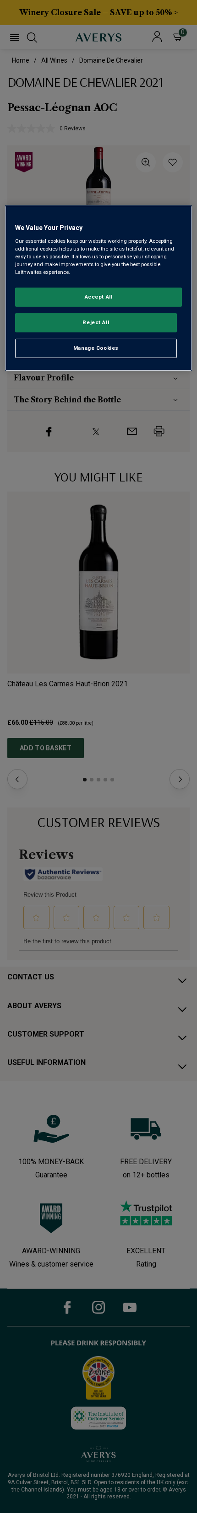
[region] (98, 288)
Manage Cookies (96, 348)
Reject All (95, 322)
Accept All (99, 297)
